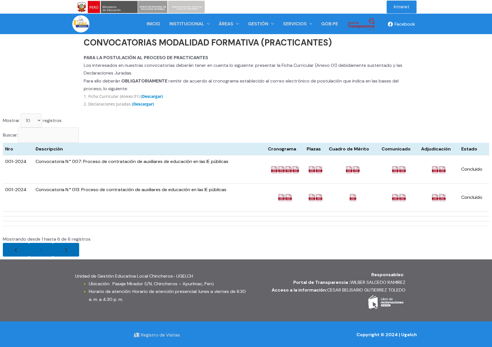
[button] (401, 7)
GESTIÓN (258, 24)
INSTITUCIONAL (186, 24)
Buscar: (10, 135)
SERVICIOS (295, 24)
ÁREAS (226, 24)
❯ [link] (66, 249)
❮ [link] (16, 249)
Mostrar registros (32, 120)
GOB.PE (329, 24)
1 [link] (41, 249)
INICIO (153, 24)
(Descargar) (152, 96)
